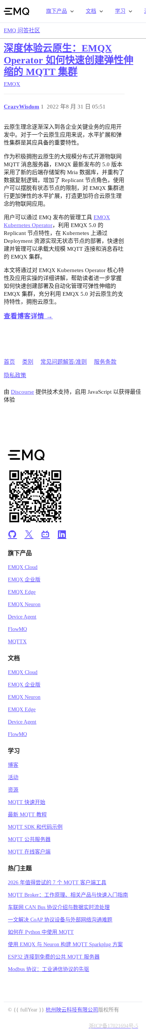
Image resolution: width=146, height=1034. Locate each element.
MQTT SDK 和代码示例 (35, 827)
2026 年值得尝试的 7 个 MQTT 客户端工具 (57, 882)
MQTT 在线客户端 (29, 852)
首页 (9, 362)
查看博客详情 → (28, 316)
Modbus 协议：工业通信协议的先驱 (48, 969)
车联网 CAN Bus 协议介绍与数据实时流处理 (59, 907)
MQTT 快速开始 (26, 802)
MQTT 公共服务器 (29, 839)
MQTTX (17, 641)
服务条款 (105, 362)
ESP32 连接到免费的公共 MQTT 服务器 (54, 957)
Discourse (22, 392)
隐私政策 (15, 375)
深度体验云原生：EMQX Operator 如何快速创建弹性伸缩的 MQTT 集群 (68, 60)
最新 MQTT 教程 (27, 814)
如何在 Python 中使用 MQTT (41, 932)
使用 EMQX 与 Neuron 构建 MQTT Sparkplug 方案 (65, 944)
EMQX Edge (22, 592)
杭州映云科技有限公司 (72, 1010)
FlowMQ (17, 629)
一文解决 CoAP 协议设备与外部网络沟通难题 (60, 920)
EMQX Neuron (24, 604)
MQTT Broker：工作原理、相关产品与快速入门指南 (68, 895)
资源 (13, 790)
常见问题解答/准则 (63, 362)
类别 (27, 362)
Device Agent (22, 617)
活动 (13, 777)
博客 (13, 765)
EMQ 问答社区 (22, 30)
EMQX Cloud (22, 567)
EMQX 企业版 (24, 579)
